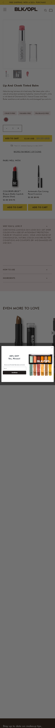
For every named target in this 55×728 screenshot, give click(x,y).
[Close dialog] (52, 348)
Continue (14, 372)
